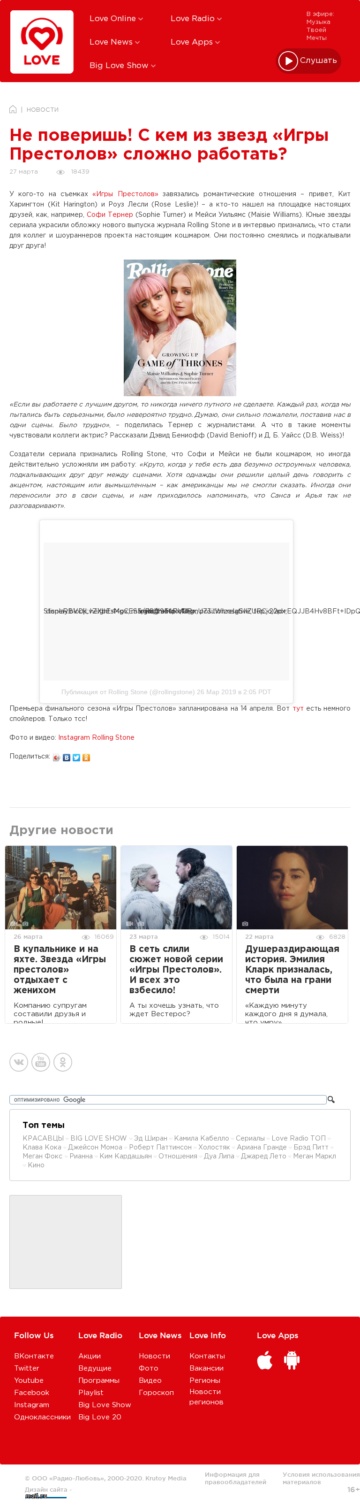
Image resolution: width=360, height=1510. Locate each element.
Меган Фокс (43, 1156)
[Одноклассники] (86, 755)
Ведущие (95, 1368)
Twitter (26, 1368)
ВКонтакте (34, 1356)
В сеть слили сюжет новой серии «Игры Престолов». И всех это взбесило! (176, 970)
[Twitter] (77, 755)
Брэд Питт (311, 1147)
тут (298, 709)
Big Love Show (120, 65)
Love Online (114, 19)
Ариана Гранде (262, 1147)
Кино (36, 1165)
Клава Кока (41, 1147)
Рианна (81, 1156)
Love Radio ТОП (298, 1139)
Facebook (31, 1393)
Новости (154, 1356)
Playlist (91, 1393)
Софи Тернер (110, 215)
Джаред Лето (263, 1156)
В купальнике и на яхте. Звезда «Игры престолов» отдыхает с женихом (60, 970)
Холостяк (214, 1147)
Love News (112, 42)
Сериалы (250, 1139)
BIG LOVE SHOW (99, 1139)
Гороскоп (156, 1393)
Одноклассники (42, 1417)
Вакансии (206, 1368)
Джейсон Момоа (95, 1147)
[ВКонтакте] (67, 755)
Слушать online (319, 60)
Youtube (29, 1381)
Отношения (177, 1156)
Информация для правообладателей (235, 1478)
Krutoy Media (166, 1478)
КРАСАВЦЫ (43, 1139)
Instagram (31, 1405)
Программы (99, 1381)
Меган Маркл (314, 1156)
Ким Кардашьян (125, 1156)
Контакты (207, 1356)
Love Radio (194, 19)
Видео (150, 1381)
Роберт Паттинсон (160, 1147)
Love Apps (193, 42)
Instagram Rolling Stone (96, 738)
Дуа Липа (219, 1156)
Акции (89, 1356)
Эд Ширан (150, 1139)
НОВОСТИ (43, 110)
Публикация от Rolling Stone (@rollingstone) (128, 692)
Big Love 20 (99, 1417)
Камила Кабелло (201, 1139)
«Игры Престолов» (125, 194)
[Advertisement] (65, 1242)
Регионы (204, 1381)
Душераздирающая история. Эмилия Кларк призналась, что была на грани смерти (292, 970)
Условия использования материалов (321, 1478)
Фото (148, 1368)
